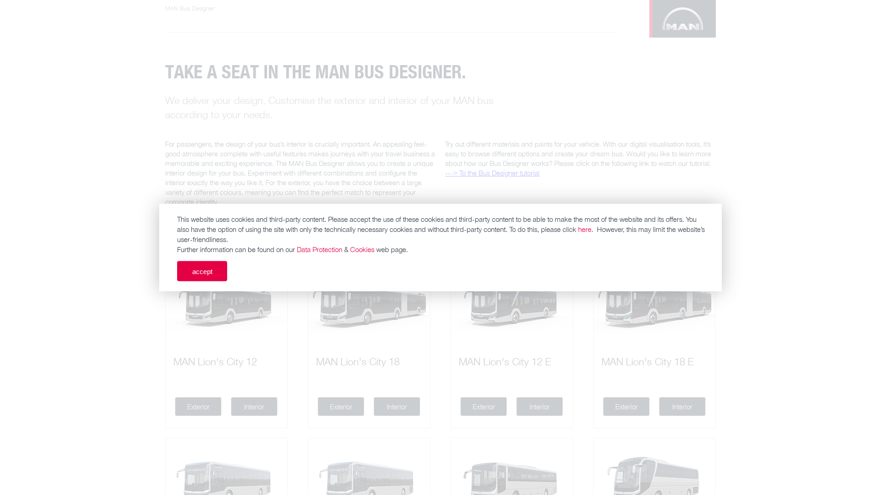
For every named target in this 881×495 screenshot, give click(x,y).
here (584, 229)
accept (202, 271)
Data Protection (319, 249)
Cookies (362, 249)
